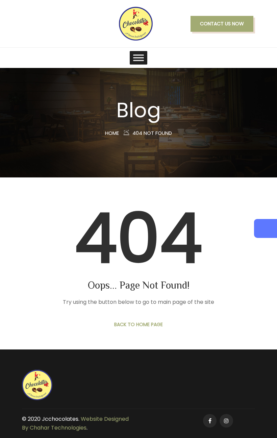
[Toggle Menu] (138, 57)
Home (112, 133)
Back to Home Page (138, 324)
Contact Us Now (222, 23)
